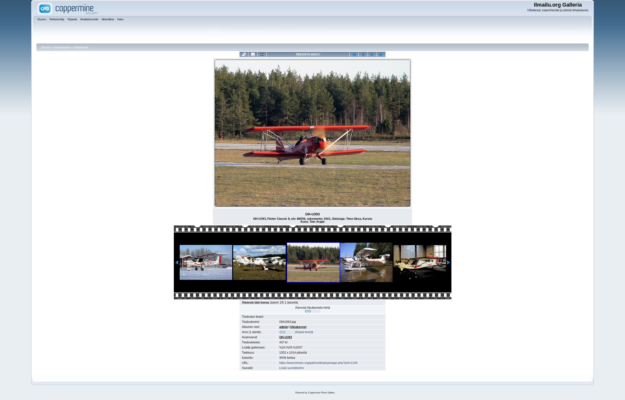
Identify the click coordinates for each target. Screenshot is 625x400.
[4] (315, 311)
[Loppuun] (381, 54)
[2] (309, 311)
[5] (319, 311)
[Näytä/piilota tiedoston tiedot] (253, 54)
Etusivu (46, 47)
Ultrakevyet (80, 47)
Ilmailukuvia (62, 47)
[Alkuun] (354, 54)
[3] (312, 311)
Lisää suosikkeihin (291, 368)
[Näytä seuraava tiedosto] (372, 54)
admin (283, 327)
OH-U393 (285, 337)
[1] (306, 311)
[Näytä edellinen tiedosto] (363, 54)
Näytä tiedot (304, 332)
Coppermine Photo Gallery (321, 392)
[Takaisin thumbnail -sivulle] (244, 54)
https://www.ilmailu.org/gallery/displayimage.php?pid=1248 (318, 363)
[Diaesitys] (262, 54)
